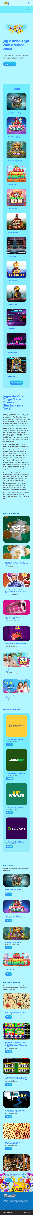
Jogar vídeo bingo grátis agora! (15, 1012)
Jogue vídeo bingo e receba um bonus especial (16, 696)
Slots (17, 944)
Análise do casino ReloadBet (15, 739)
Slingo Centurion (13, 232)
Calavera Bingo (12, 208)
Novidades (14, 1013)
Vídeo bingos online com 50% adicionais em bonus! (15, 1111)
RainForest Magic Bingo (15, 161)
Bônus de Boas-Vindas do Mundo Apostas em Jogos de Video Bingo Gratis (15, 591)
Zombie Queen (12, 256)
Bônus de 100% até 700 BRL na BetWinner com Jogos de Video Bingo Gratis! (16, 529)
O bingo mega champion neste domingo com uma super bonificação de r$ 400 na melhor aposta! (16, 1045)
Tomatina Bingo (12, 184)
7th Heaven (11, 328)
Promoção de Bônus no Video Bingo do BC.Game (16, 644)
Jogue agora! (10, 64)
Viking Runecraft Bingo (15, 113)
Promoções (15, 566)
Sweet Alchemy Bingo (14, 137)
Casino (15, 741)
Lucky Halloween (13, 280)
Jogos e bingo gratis (21, 891)
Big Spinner (11, 376)
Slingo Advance (12, 352)
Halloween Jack (12, 304)
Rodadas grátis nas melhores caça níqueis (15, 670)
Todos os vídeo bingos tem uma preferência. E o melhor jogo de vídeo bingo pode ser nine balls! (16, 1079)
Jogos (14, 891)
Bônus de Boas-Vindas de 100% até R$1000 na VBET (15, 618)
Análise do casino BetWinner (15, 808)
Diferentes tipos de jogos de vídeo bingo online (14, 1143)
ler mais (9, 744)
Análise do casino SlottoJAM (15, 773)
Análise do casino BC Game (15, 842)
